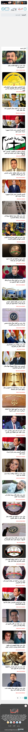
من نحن (18, 725)
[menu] (25, 8)
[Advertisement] (14, 32)
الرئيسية (24, 15)
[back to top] (26, 706)
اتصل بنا (9, 725)
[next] (17, 698)
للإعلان (14, 725)
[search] (2, 8)
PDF (6, 8)
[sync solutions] (21, 730)
